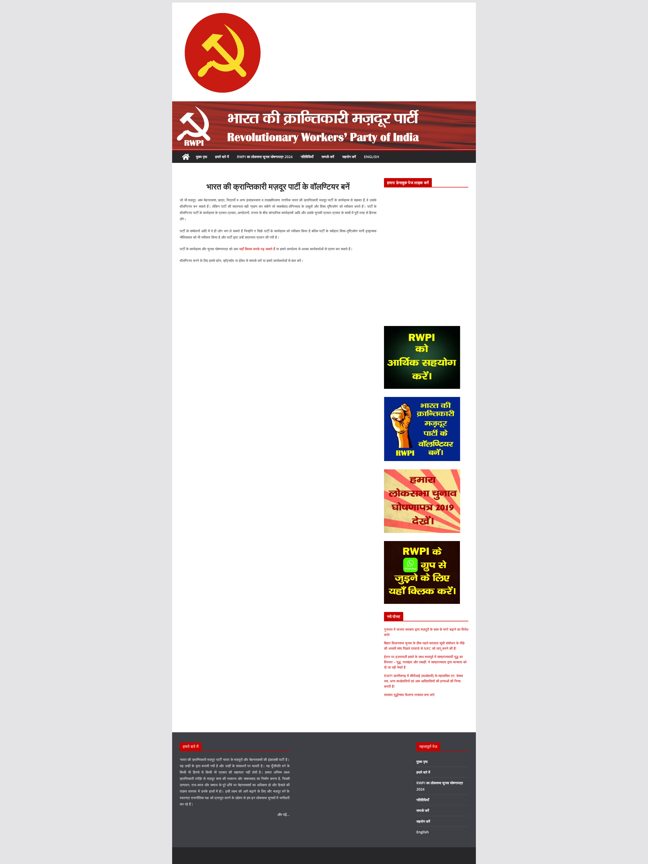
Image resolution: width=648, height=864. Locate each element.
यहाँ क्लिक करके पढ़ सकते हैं (257, 248)
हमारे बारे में (222, 156)
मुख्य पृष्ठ (201, 156)
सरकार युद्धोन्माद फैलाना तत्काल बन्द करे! (409, 694)
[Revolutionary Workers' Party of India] (324, 105)
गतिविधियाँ (307, 156)
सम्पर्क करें (327, 156)
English (371, 156)
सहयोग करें (349, 156)
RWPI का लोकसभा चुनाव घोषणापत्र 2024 (265, 156)
